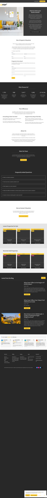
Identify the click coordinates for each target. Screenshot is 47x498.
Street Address (13, 69)
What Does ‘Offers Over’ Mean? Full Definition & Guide (34, 300)
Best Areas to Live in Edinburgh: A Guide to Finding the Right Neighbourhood (34, 315)
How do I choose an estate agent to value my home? (12, 194)
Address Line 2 (13, 72)
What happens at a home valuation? (9, 186)
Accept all (27, 495)
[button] (46, 343)
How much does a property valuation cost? (11, 181)
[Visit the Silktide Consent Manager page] (44, 495)
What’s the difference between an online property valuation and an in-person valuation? (19, 190)
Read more (27, 294)
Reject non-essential (33, 495)
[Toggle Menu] (46, 4)
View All (43, 277)
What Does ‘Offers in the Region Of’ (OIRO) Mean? (34, 283)
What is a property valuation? (8, 177)
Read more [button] (2, 346)
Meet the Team (23, 159)
